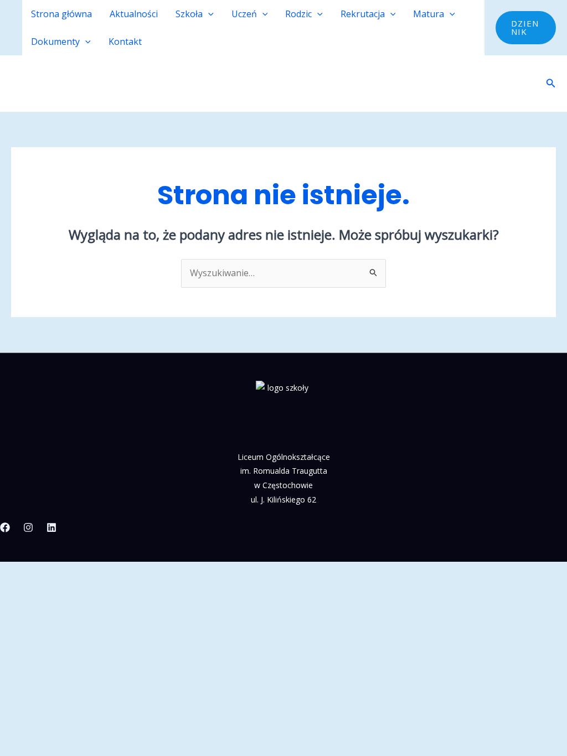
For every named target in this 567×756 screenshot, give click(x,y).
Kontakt (125, 41)
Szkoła (189, 14)
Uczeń (244, 14)
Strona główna (61, 14)
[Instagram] (28, 527)
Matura (428, 14)
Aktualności (134, 14)
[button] (208, 14)
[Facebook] (5, 527)
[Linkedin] (51, 527)
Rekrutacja (363, 14)
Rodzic (298, 14)
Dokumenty (55, 41)
